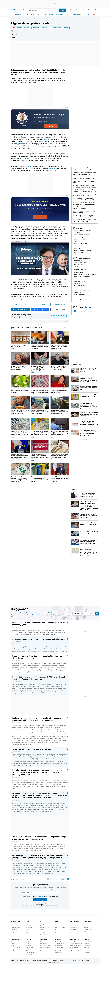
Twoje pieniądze (60, 14)
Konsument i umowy (45, 927)
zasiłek (46, 139)
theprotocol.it (87, 950)
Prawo (51, 14)
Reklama (80, 960)
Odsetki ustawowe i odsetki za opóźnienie (84, 274)
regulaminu (40, 896)
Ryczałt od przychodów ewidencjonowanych (79, 286)
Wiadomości (29, 18)
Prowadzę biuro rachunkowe (76, 925)
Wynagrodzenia (29, 925)
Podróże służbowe (74, 947)
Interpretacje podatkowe (79, 299)
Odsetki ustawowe (74, 949)
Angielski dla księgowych (52, 614)
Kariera (62, 960)
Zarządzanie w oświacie (31, 949)
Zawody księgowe (15, 931)
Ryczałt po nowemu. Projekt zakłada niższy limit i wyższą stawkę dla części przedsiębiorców (84, 173)
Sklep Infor (42, 932)
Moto (68, 14)
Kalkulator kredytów (78, 246)
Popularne (77, 169)
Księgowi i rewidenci (16, 614)
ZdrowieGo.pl (87, 941)
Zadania (13, 945)
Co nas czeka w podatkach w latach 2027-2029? (84, 182)
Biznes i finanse (58, 924)
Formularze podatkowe (79, 269)
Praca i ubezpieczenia (60, 927)
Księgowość (18, 14)
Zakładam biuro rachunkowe (76, 924)
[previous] (48, 879)
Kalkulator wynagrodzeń (79, 237)
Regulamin (54, 960)
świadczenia (53, 168)
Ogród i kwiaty (87, 931)
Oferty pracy (87, 952)
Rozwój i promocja (15, 947)
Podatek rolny (77, 292)
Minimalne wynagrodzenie (76, 943)
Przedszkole (29, 941)
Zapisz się (50, 126)
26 (81, 311)
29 (91, 311)
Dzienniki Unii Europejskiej (46, 947)
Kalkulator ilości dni (78, 252)
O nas (12, 960)
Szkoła (27, 943)
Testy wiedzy (29, 954)
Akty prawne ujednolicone (46, 949)
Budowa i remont (88, 929)
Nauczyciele (29, 945)
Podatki (22, 612)
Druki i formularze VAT (79, 267)
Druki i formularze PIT (79, 264)
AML (71, 932)
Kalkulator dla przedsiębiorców (81, 234)
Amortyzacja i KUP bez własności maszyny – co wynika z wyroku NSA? (84, 220)
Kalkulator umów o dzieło (80, 241)
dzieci (33, 78)
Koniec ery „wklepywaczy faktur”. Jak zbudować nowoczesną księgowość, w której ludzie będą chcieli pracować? (85, 177)
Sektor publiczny (41, 14)
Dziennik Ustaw (44, 941)
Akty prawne (43, 939)
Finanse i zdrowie (59, 932)
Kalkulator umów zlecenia (80, 239)
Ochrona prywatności (23, 960)
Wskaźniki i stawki (74, 939)
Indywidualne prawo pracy (32, 924)
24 (75, 311)
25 (78, 311)
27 (85, 311)
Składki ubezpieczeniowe (75, 945)
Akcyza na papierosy (79, 294)
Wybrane (92, 169)
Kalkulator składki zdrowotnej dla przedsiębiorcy (82, 231)
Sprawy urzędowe (44, 929)
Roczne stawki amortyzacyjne (81, 290)
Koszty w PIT (76, 283)
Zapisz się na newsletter (61, 304)
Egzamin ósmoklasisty (31, 952)
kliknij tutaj (48, 906)
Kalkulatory (80, 228)
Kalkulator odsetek (59, 947)
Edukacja (86, 14)
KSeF (93, 14)
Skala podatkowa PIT (79, 281)
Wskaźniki (79, 272)
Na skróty (86, 939)
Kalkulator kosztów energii (80, 243)
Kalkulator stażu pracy (60, 949)
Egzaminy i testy (30, 947)
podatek (21, 144)
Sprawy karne (43, 925)
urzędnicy (29, 166)
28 (88, 311)
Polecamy (74, 489)
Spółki (56, 925)
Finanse (86, 927)
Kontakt (73, 960)
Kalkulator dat (77, 255)
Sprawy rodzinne (44, 924)
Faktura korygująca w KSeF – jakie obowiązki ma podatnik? (82, 207)
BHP (27, 931)
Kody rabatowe (87, 945)
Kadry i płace (14, 949)
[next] (68, 879)
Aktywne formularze (83, 258)
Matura (27, 950)
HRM (27, 932)
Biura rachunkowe (74, 921)
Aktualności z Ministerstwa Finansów (34, 614)
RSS (67, 960)
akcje (21, 158)
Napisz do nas (41, 304)
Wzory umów (87, 947)
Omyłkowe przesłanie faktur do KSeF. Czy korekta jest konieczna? (84, 211)
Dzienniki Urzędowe (45, 945)
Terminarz (79, 307)
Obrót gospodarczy (41, 612)
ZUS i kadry (51, 612)
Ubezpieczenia (29, 927)
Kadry (26, 14)
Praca (41, 931)
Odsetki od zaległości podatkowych (82, 250)
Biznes (32, 14)
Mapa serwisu (89, 960)
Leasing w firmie (59, 931)
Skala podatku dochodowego (76, 950)
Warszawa (49, 208)
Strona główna (14, 18)
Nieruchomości (77, 14)
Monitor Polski (43, 943)
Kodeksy (42, 950)
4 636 (63, 879)
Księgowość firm (15, 921)
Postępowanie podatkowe (80, 262)
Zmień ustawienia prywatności (40, 960)
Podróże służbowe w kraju (76, 941)
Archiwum (86, 943)
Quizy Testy (76, 296)
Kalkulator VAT (77, 248)
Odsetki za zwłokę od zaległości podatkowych (81, 277)
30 (95, 311)
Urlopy (27, 929)
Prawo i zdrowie (44, 934)
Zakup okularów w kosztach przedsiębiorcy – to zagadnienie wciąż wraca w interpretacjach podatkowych (85, 194)
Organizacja (14, 941)
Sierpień (88, 307)
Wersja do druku (21, 304)
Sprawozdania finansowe (75, 931)
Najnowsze (85, 169)
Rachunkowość (77, 260)
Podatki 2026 (76, 365)
